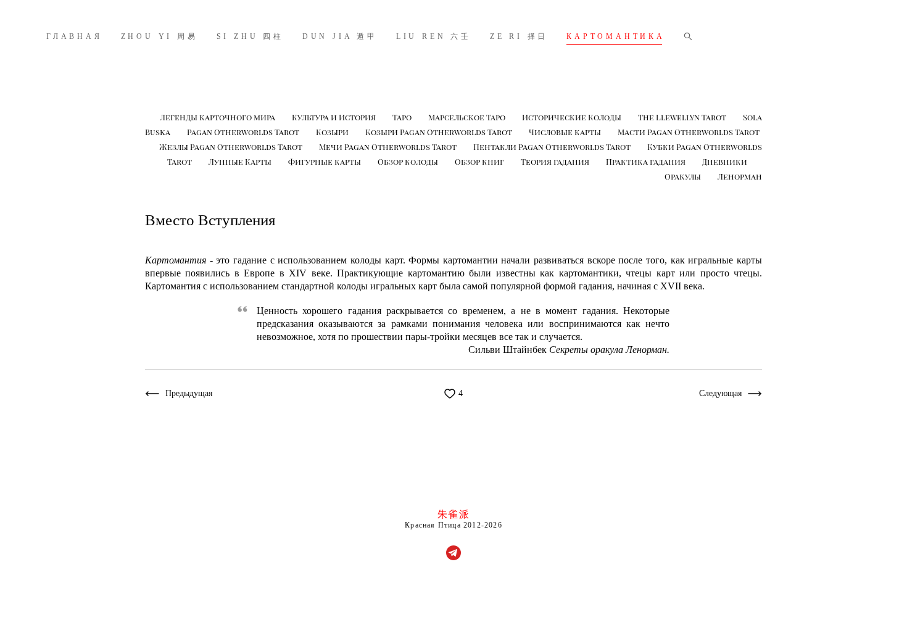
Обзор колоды (409, 161)
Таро (402, 117)
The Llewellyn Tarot (683, 117)
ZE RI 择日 (519, 36)
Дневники (724, 161)
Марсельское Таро (467, 117)
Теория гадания (556, 161)
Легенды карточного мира (218, 117)
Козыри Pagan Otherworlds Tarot (439, 131)
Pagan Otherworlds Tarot (244, 131)
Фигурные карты (325, 161)
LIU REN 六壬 (433, 36)
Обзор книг (480, 161)
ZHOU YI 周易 (159, 36)
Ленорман (740, 176)
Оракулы (684, 176)
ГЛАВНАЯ (74, 36)
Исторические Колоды (572, 117)
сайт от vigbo (453, 588)
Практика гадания (646, 161)
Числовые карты (566, 131)
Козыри (333, 131)
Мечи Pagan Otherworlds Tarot (388, 146)
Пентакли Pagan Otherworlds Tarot (552, 146)
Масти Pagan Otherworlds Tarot (689, 131)
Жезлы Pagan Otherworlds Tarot (231, 146)
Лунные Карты (241, 161)
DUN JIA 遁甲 (340, 36)
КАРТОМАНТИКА (615, 36)
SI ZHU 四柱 (250, 36)
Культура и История (335, 117)
